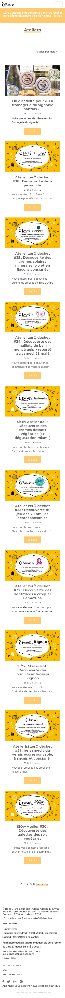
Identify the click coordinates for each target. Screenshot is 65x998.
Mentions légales (11, 965)
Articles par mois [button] (46, 51)
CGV (5, 969)
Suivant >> (42, 884)
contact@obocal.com (20, 953)
